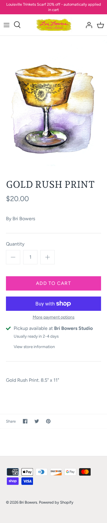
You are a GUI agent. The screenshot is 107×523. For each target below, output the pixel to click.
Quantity (15, 244)
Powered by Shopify (56, 502)
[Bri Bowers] (53, 24)
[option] (53, 103)
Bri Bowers (23, 218)
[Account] (87, 24)
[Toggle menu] (6, 24)
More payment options (54, 317)
